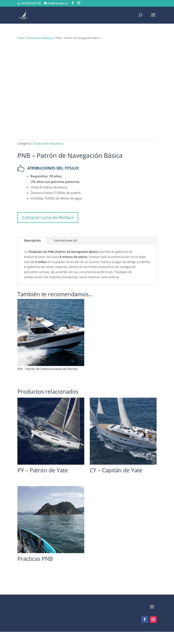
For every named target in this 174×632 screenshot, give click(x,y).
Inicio (20, 38)
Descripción (32, 240)
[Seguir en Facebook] (144, 619)
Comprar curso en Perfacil (47, 217)
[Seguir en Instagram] (153, 619)
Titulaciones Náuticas (40, 38)
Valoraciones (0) (65, 240)
